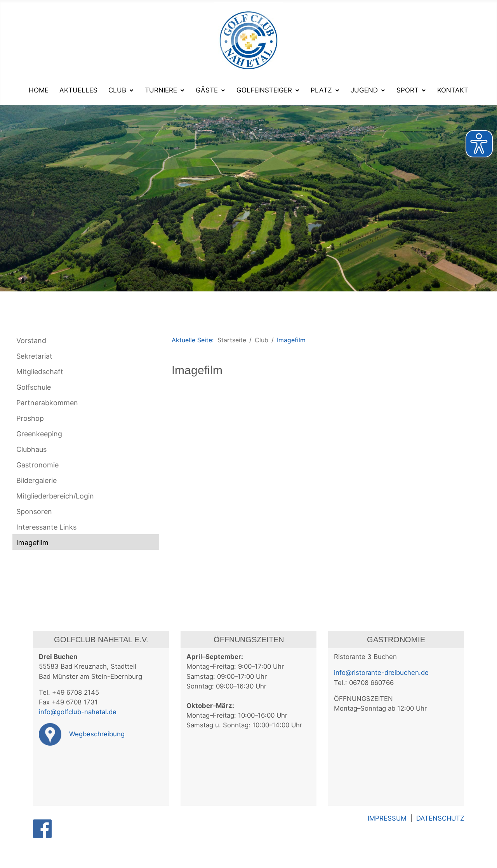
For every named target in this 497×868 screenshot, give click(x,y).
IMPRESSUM (389, 818)
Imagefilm (32, 543)
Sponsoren (34, 511)
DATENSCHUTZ (440, 818)
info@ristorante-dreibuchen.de (381, 672)
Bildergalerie (36, 480)
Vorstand (31, 340)
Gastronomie (37, 465)
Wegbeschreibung (96, 734)
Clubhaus (31, 449)
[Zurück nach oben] (487, 858)
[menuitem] (38, 90)
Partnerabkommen (47, 403)
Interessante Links (46, 527)
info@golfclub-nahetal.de (77, 712)
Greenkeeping (39, 434)
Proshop (30, 418)
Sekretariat (34, 356)
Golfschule (33, 387)
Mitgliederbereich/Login (55, 496)
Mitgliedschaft (39, 372)
